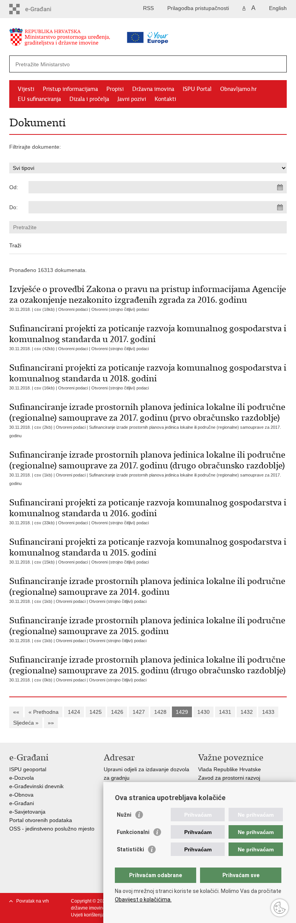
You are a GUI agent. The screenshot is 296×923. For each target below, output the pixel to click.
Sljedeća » (26, 723)
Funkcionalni (133, 832)
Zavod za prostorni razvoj (229, 778)
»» (51, 723)
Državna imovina (153, 89)
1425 (95, 712)
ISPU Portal (197, 89)
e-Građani (21, 803)
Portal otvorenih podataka (40, 820)
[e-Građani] (42, 9)
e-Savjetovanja (27, 812)
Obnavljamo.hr (238, 89)
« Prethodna (44, 712)
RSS (148, 8)
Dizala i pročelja (89, 99)
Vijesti (26, 89)
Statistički (130, 849)
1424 (74, 712)
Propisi (115, 89)
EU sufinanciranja (39, 99)
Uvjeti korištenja (87, 915)
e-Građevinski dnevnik (36, 786)
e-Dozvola (21, 778)
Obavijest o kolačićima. (143, 899)
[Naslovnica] (72, 38)
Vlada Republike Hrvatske (229, 769)
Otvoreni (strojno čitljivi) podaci (120, 309)
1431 (225, 712)
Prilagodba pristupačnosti (198, 8)
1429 (182, 712)
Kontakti (165, 99)
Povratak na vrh (32, 901)
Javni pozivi (132, 99)
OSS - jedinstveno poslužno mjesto (51, 829)
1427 (139, 712)
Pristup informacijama (70, 89)
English (278, 8)
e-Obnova (21, 795)
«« (16, 712)
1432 (246, 712)
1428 (160, 712)
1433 (268, 712)
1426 (117, 712)
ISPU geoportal (27, 769)
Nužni (124, 815)
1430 (203, 712)
